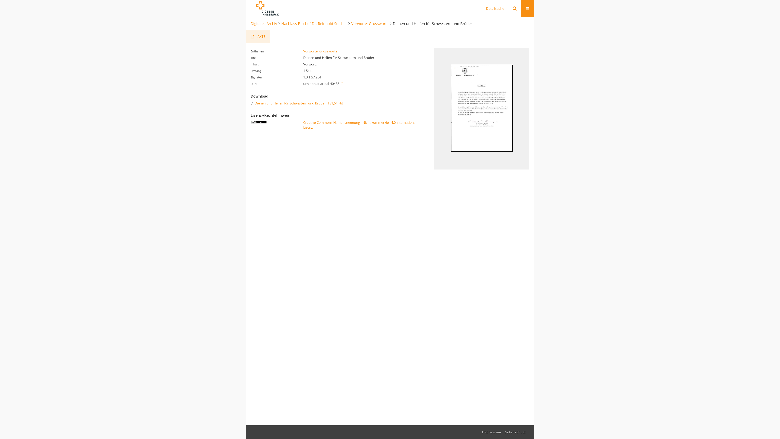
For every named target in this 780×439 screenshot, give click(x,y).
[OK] (514, 8)
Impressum (491, 432)
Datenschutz (515, 432)
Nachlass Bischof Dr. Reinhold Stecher (314, 23)
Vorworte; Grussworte (370, 23)
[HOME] (267, 8)
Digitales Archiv (264, 23)
